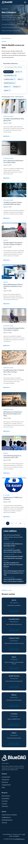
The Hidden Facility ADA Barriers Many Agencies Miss (13, 120)
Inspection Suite (5, 779)
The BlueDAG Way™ (6, 784)
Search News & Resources (10, 63)
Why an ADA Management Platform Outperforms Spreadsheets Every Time (13, 286)
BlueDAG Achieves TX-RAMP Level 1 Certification (12, 498)
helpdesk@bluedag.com (7, 819)
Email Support (5, 806)
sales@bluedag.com (6, 817)
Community (4, 803)
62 (20, 523)
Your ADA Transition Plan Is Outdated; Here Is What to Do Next (13, 371)
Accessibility (16, 836)
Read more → (7, 136)
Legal (23, 834)
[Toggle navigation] (25, 2)
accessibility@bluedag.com (19, 839)
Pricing (3, 787)
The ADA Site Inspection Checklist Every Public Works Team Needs (12, 203)
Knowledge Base (5, 798)
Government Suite (6, 777)
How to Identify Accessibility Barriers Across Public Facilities (13, 161)
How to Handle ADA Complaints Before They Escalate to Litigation (13, 329)
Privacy (10, 836)
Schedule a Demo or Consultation (9, 814)
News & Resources (6, 795)
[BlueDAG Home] (7, 2)
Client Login (4, 822)
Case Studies (5, 801)
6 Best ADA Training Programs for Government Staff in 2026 (12, 457)
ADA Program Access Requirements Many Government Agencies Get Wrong (12, 414)
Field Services (5, 782)
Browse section (14, 611)
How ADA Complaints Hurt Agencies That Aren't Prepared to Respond (12, 243)
